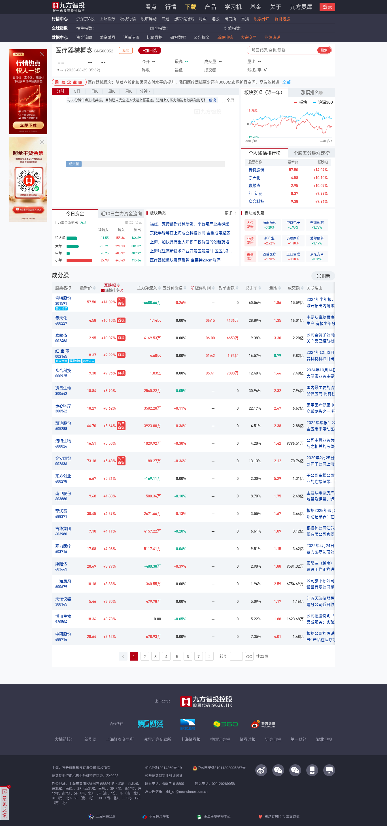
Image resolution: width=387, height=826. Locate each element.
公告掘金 (202, 37)
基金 (255, 7)
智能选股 (282, 18)
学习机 (233, 7)
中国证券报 (220, 739)
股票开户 (262, 18)
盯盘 (203, 18)
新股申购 (225, 37)
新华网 (90, 739)
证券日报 (273, 739)
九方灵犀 (301, 7)
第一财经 (299, 739)
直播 (245, 18)
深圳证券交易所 (157, 739)
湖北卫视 (324, 739)
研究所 (230, 18)
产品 (210, 7)
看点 (151, 7)
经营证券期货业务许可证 (163, 776)
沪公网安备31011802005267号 (221, 768)
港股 (216, 18)
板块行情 (128, 18)
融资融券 (108, 37)
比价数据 (155, 37)
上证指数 (107, 18)
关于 (275, 7)
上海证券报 (191, 739)
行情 (171, 7)
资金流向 (84, 37)
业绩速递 (272, 37)
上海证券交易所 (120, 739)
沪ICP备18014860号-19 (163, 768)
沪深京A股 (85, 18)
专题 (166, 18)
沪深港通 (131, 37)
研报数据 (178, 37)
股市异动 (149, 18)
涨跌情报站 (184, 18)
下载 (190, 7)
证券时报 (248, 739)
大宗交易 (249, 37)
